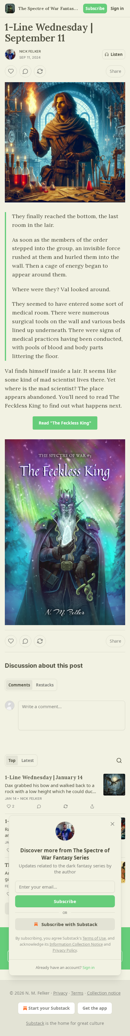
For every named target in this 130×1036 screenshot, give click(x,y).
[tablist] (31, 685)
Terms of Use (94, 938)
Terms (77, 993)
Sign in (117, 8)
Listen (117, 54)
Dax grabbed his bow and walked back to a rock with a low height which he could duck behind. (50, 788)
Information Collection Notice (76, 944)
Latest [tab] (27, 760)
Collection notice (104, 993)
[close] (112, 824)
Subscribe (95, 8)
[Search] (119, 760)
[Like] (11, 71)
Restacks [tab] (45, 685)
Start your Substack (49, 1008)
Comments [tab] (19, 685)
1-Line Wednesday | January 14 (44, 777)
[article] (65, 792)
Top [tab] (11, 760)
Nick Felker (30, 51)
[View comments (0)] (25, 71)
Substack (35, 1023)
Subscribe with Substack (69, 924)
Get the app (95, 1008)
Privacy (60, 993)
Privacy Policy (65, 950)
